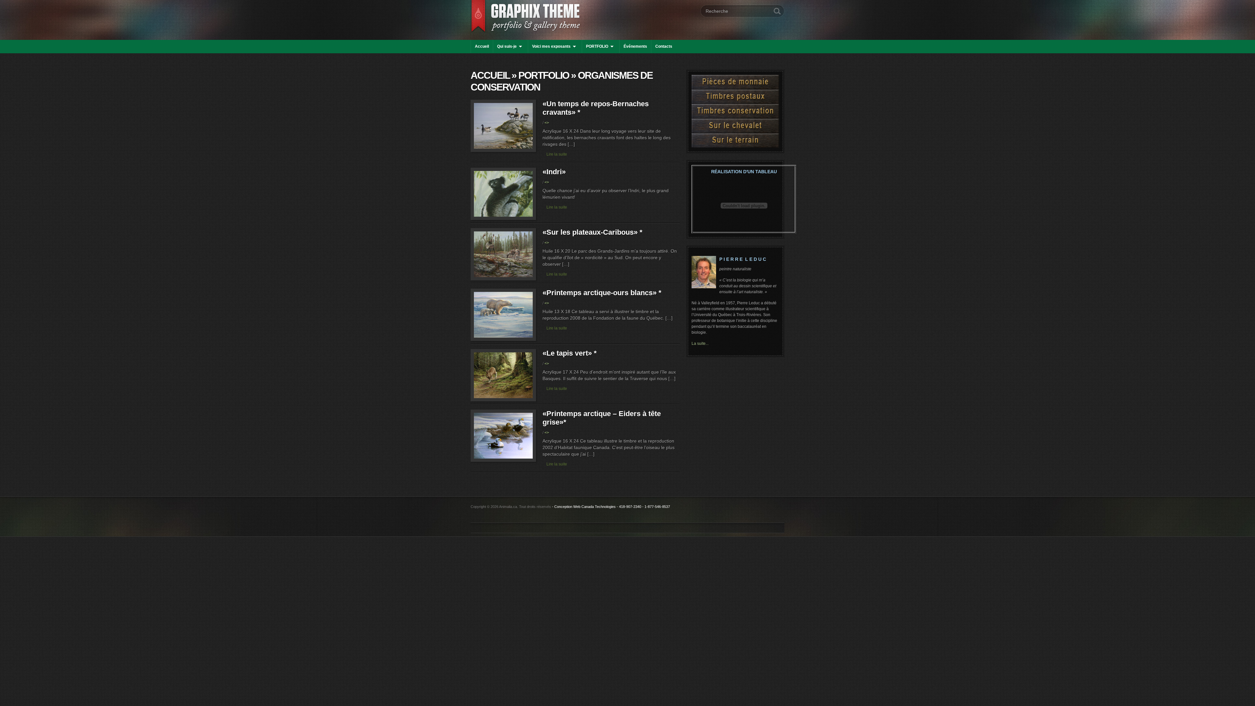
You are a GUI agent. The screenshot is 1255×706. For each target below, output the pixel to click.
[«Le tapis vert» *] (503, 400)
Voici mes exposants (551, 46)
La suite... (700, 343)
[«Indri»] (503, 219)
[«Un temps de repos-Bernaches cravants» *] (503, 151)
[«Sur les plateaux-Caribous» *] (503, 279)
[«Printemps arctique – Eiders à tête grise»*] (503, 460)
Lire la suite (556, 154)
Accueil (482, 46)
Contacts (663, 46)
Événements (635, 46)
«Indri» (554, 172)
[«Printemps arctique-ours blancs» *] (503, 340)
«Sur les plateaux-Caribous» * (593, 232)
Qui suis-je (507, 46)
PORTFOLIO (597, 46)
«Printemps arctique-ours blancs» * (602, 293)
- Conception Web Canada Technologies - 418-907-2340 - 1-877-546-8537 (611, 507)
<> (546, 123)
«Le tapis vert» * (570, 353)
